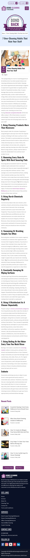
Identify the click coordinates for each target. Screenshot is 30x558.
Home (3, 33)
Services (3, 498)
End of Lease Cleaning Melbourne (10, 516)
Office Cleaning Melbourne (8, 520)
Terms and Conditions (7, 508)
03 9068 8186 (11, 3)
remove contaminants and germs (19, 308)
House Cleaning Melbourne (8, 518)
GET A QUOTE (22, 3)
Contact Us (4, 505)
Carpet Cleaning (5, 525)
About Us (3, 501)
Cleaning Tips (5, 503)
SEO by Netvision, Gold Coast (19, 555)
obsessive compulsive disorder (13, 112)
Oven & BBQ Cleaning (7, 523)
